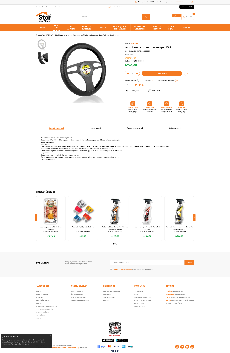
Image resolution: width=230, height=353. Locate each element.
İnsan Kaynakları (139, 306)
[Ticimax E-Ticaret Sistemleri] (115, 351)
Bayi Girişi (188, 7)
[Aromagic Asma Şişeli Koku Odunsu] (50, 211)
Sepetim (106, 300)
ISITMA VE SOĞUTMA (157, 28)
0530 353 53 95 (175, 294)
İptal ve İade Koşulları (78, 297)
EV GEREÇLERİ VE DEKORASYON (119, 28)
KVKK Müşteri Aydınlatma (142, 297)
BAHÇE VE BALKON (56, 27)
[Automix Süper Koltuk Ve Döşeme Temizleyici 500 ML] (115, 211)
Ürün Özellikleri (56, 128)
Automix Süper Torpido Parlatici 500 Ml (147, 228)
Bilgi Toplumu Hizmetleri (111, 291)
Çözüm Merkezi (116, 7)
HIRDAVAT (186, 28)
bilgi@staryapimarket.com (178, 297)
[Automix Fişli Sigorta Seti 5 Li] (82, 211)
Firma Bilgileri (138, 291)
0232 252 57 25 (174, 291)
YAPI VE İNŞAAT (171, 28)
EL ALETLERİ (71, 28)
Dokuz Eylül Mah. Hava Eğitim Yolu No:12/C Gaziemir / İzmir (180, 301)
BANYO (43, 28)
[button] (112, 223)
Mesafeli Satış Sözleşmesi (80, 300)
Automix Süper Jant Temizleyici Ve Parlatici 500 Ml (179, 228)
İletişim (136, 294)
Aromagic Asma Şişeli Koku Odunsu (50, 228)
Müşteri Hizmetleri (109, 297)
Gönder (189, 263)
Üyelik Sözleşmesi (77, 294)
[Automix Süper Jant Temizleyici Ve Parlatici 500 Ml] (179, 211)
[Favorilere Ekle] (186, 73)
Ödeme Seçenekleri (135, 128)
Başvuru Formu (139, 303)
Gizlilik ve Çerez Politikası (123, 269)
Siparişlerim (59, 7)
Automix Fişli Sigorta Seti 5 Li (83, 227)
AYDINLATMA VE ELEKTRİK (139, 28)
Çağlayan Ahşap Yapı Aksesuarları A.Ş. (64, 348)
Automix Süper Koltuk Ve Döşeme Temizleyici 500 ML (115, 228)
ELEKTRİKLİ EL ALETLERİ (86, 28)
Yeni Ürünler (40, 7)
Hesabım (49, 7)
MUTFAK (102, 28)
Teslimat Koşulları (77, 291)
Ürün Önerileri (175, 128)
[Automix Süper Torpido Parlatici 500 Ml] (147, 211)
